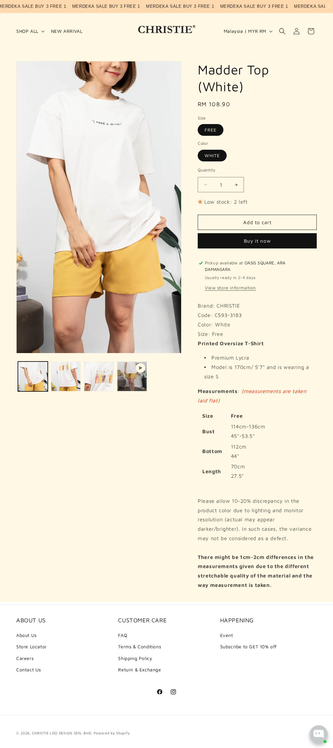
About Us (26, 635)
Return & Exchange (139, 669)
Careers (24, 658)
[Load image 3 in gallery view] (99, 376)
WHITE (212, 155)
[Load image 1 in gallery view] (33, 376)
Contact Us (28, 669)
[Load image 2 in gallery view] (66, 376)
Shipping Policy (135, 658)
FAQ (122, 635)
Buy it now (257, 241)
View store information (230, 287)
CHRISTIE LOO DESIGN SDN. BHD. (62, 733)
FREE (211, 130)
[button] (29, 31)
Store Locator (31, 646)
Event (226, 635)
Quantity (206, 169)
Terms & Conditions (139, 646)
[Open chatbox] (319, 734)
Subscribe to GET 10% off (248, 646)
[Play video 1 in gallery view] (132, 376)
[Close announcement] (329, 6)
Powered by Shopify (112, 733)
